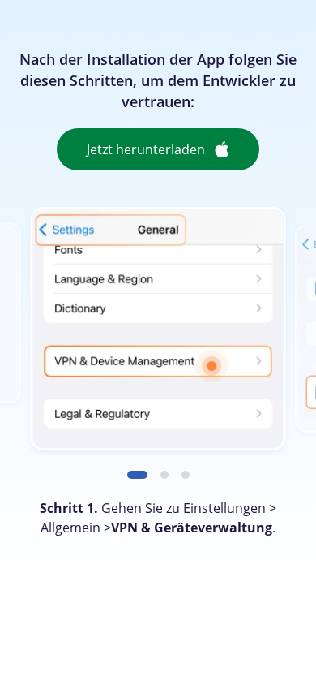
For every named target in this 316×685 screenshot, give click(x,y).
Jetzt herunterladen (146, 149)
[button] (137, 475)
